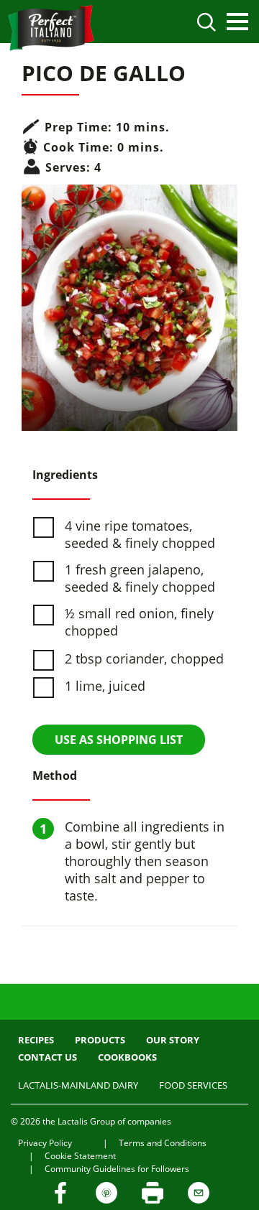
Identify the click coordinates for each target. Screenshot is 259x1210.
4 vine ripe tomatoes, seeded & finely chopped (140, 534)
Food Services (193, 1085)
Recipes (36, 1039)
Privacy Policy (45, 1143)
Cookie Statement (80, 1156)
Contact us (47, 1057)
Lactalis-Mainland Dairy (78, 1085)
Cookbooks (127, 1057)
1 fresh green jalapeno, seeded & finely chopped (140, 578)
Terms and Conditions (162, 1143)
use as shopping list (119, 740)
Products (100, 1039)
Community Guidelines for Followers (117, 1169)
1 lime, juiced (105, 685)
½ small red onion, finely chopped (139, 622)
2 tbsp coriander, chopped (144, 658)
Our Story (172, 1039)
